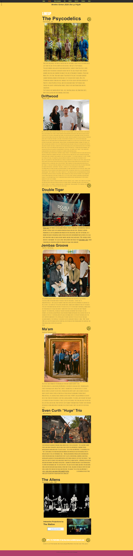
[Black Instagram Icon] (1, 4)
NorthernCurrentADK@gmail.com (72, 540)
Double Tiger (46, 228)
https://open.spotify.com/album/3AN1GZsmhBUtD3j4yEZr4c (55, 471)
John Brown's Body (83, 240)
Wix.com (75, 552)
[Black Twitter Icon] (1, 1)
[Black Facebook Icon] (1, 3)
